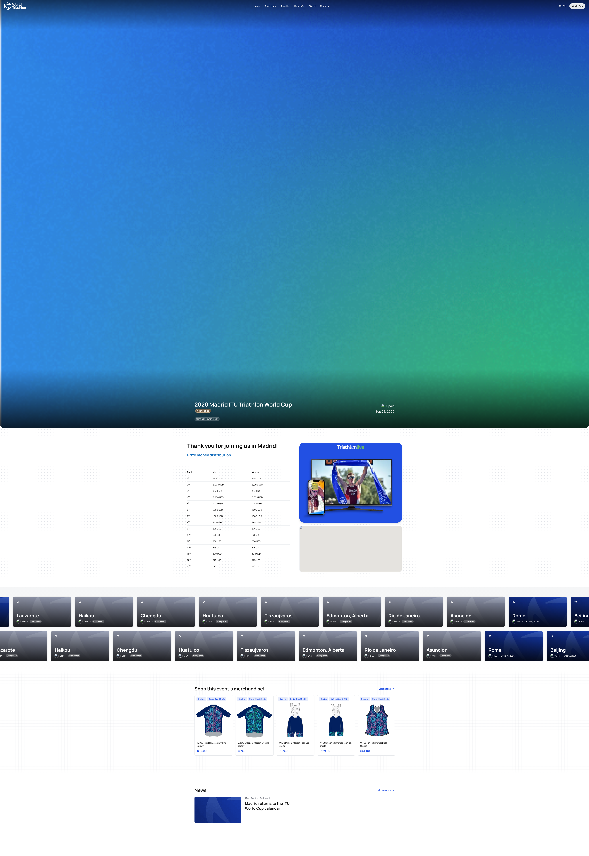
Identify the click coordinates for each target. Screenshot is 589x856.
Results (285, 6)
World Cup (577, 6)
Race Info (299, 6)
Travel (312, 6)
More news (384, 790)
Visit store (385, 688)
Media (323, 6)
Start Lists (270, 6)
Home (257, 6)
